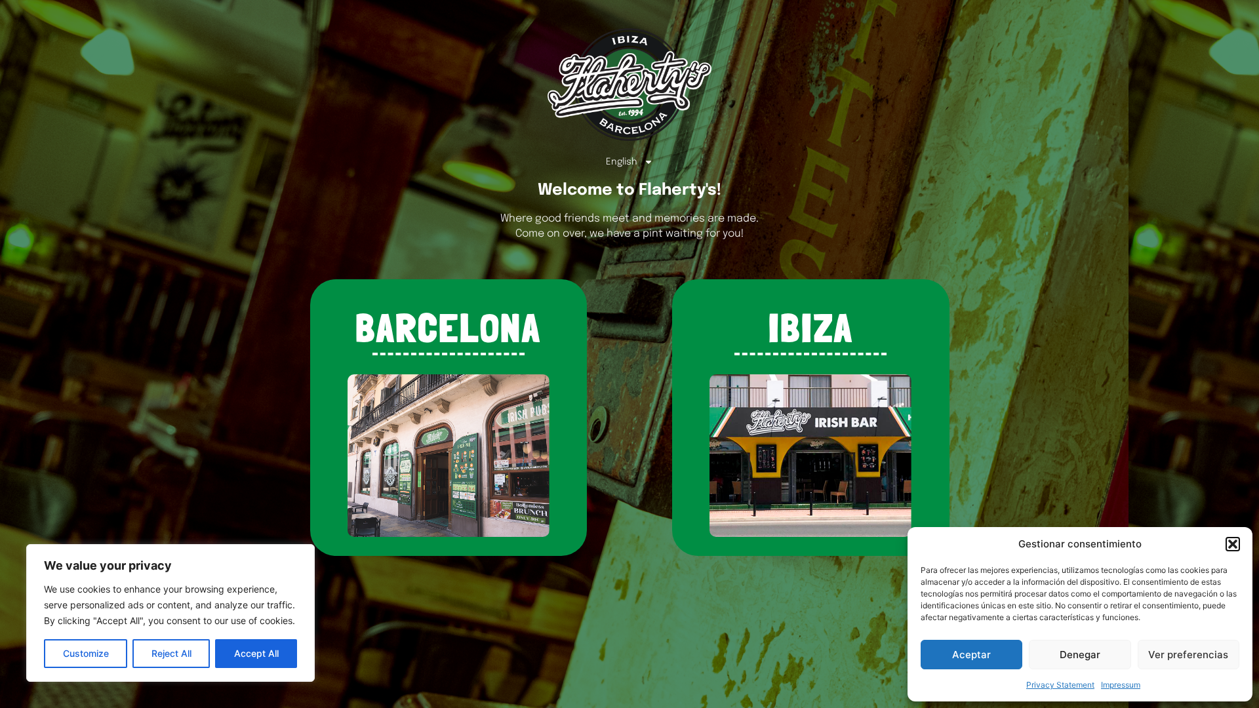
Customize (86, 653)
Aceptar (971, 654)
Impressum (1120, 685)
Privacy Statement (1060, 685)
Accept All (256, 653)
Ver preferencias (1188, 654)
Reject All (171, 653)
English (621, 162)
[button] (1232, 544)
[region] (170, 613)
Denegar (1080, 654)
